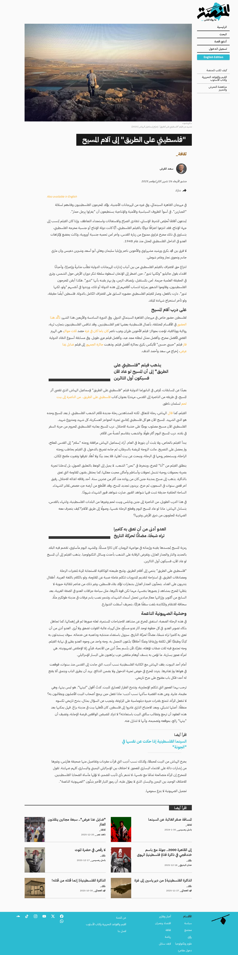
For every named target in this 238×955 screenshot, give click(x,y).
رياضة (168, 937)
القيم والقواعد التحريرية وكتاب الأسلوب (214, 78)
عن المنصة (121, 918)
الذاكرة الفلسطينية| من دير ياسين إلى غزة (170, 880)
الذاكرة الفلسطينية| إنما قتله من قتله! (86, 880)
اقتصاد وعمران (163, 923)
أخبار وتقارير (165, 916)
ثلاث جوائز (70, 330)
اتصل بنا (122, 931)
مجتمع (188, 930)
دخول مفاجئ (185, 950)
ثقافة (182, 154)
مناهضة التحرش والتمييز (218, 88)
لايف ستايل (165, 944)
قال (170, 412)
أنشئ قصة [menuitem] (220, 41)
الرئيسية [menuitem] (222, 27)
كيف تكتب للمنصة (216, 70)
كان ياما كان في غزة (97, 330)
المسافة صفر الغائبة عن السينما (176, 819)
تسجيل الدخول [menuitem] (218, 49)
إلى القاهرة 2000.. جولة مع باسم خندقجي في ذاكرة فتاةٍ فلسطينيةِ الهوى (153, 849)
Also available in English (62, 197)
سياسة (188, 923)
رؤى (190, 937)
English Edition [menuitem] (213, 57)
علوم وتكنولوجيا (183, 944)
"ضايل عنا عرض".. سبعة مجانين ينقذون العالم (82, 819)
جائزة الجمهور (94, 344)
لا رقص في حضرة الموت (94, 849)
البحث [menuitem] (223, 34)
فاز (185, 344)
